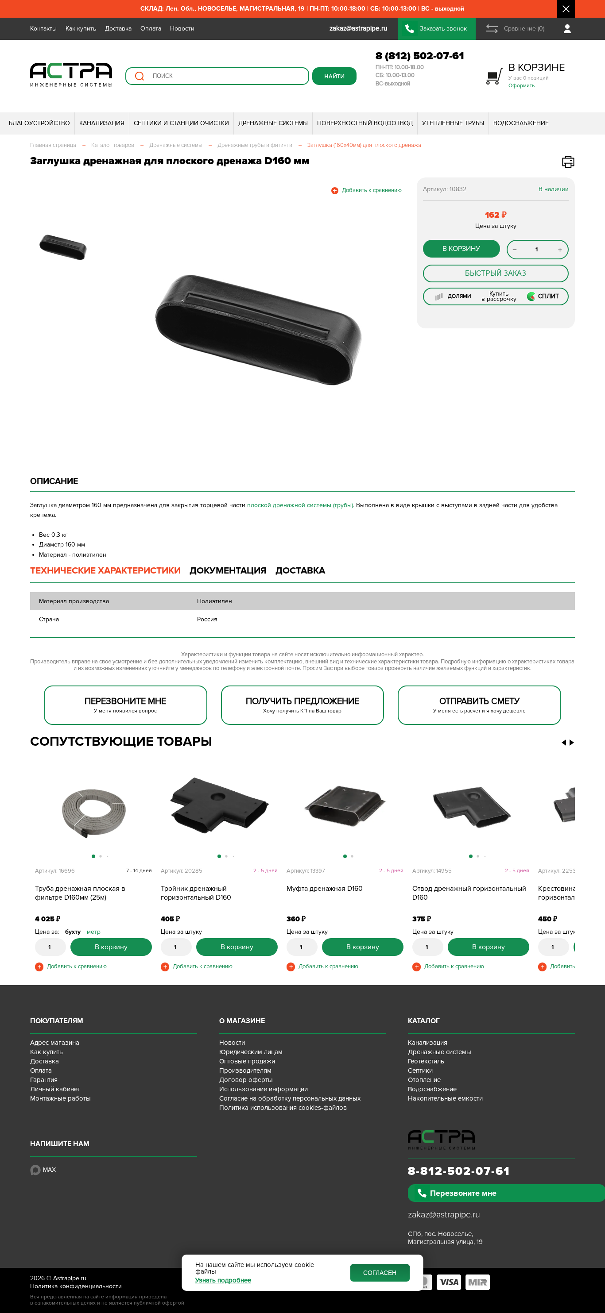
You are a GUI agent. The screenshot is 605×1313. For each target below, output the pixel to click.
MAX (49, 1170)
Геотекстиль (426, 1061)
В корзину (461, 248)
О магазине (242, 1021)
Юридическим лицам (251, 1052)
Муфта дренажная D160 (325, 888)
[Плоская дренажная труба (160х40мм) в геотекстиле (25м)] (93, 813)
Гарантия (44, 1080)
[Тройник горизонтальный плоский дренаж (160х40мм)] (219, 813)
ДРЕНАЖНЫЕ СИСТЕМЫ (273, 123)
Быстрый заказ (495, 273)
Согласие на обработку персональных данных (290, 1098)
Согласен (379, 1272)
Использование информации (263, 1089)
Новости (182, 28)
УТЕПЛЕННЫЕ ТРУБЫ (453, 123)
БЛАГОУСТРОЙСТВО (39, 123)
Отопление (424, 1080)
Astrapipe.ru (69, 1278)
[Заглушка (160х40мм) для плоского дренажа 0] (257, 330)
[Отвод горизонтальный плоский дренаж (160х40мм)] (470, 813)
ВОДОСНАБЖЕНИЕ (521, 123)
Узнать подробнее (223, 1280)
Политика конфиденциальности (76, 1286)
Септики (420, 1070)
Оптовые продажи (247, 1061)
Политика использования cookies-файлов (283, 1108)
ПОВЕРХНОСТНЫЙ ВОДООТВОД (365, 123)
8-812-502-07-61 (459, 1171)
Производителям (245, 1070)
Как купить (81, 28)
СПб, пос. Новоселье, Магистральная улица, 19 (445, 1238)
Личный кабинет (55, 1089)
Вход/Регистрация (569, 29)
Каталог (424, 1021)
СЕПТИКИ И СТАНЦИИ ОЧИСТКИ (181, 123)
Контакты (43, 28)
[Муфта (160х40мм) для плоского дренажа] (345, 813)
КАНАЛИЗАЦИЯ (101, 123)
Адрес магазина (54, 1043)
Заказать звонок (443, 28)
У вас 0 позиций (536, 75)
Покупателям (56, 1021)
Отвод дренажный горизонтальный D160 (469, 893)
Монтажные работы (60, 1098)
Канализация (427, 1043)
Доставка (118, 28)
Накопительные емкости (445, 1098)
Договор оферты (246, 1080)
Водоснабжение (432, 1089)
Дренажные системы (439, 1052)
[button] (144, 817)
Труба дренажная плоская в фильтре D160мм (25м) (80, 893)
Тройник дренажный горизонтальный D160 (196, 893)
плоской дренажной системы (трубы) (300, 505)
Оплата (150, 28)
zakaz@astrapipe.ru (444, 1214)
